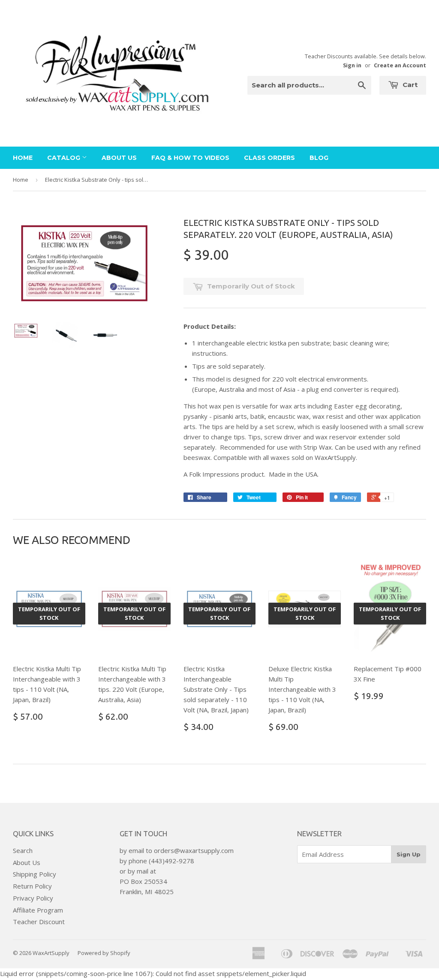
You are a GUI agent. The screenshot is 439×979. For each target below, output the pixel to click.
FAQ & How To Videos (190, 158)
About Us (119, 158)
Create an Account (400, 65)
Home (23, 158)
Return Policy (32, 886)
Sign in (352, 65)
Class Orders (269, 158)
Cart (409, 85)
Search (23, 850)
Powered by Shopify (104, 953)
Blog (319, 158)
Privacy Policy (33, 898)
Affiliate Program (38, 910)
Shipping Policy (34, 874)
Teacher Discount (39, 921)
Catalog (64, 158)
